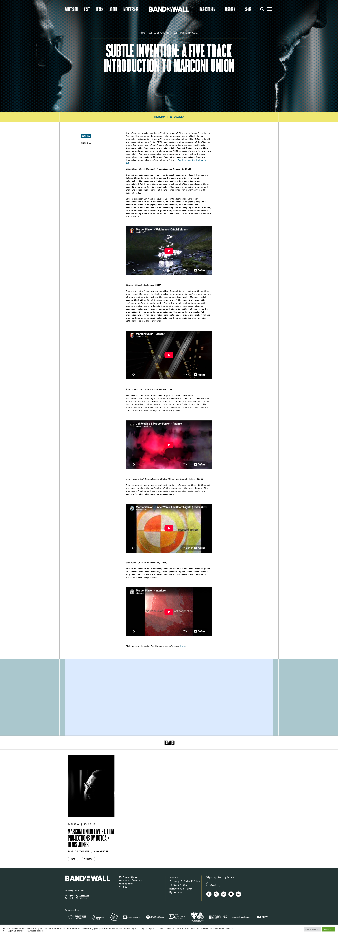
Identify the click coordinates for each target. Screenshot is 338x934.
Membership (131, 9)
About (113, 9)
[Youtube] (231, 894)
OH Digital (82, 898)
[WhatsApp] (238, 894)
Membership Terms (181, 888)
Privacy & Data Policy (184, 881)
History (230, 9)
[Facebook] (209, 894)
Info (73, 859)
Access (173, 877)
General (86, 135)
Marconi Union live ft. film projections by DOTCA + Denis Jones (91, 838)
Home (142, 32)
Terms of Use (178, 884)
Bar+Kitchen (207, 9)
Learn (99, 9)
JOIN (213, 884)
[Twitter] (216, 894)
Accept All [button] (328, 929)
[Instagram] (223, 894)
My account (176, 892)
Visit (87, 9)
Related (169, 742)
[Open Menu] (270, 9)
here (182, 646)
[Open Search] (262, 9)
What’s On (71, 9)
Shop (248, 9)
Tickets (88, 859)
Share (84, 143)
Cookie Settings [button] (312, 929)
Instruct (84, 895)
